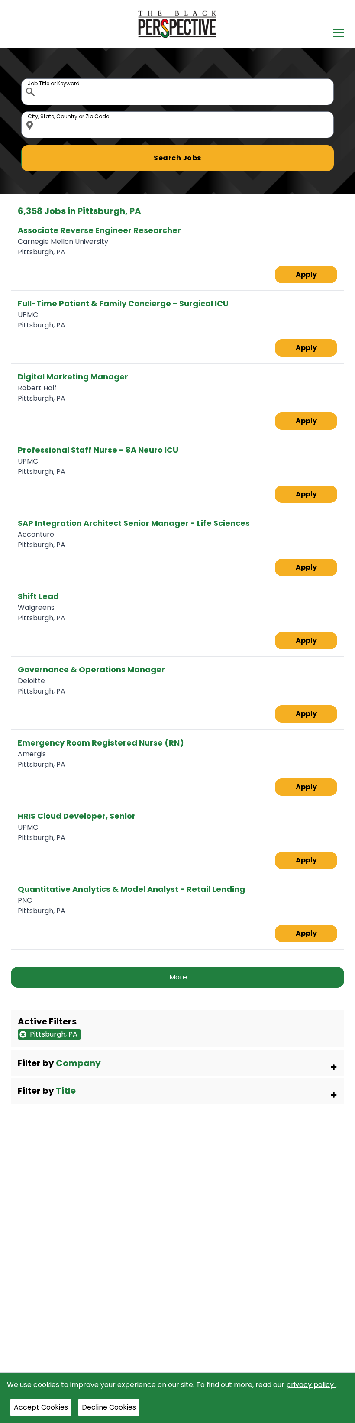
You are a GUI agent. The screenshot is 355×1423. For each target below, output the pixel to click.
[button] (178, 1063)
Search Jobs (177, 158)
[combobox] (177, 91)
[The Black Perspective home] (177, 24)
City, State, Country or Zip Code (31, 113)
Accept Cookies (41, 1407)
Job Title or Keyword (31, 80)
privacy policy (311, 1385)
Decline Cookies (109, 1407)
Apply (306, 274)
